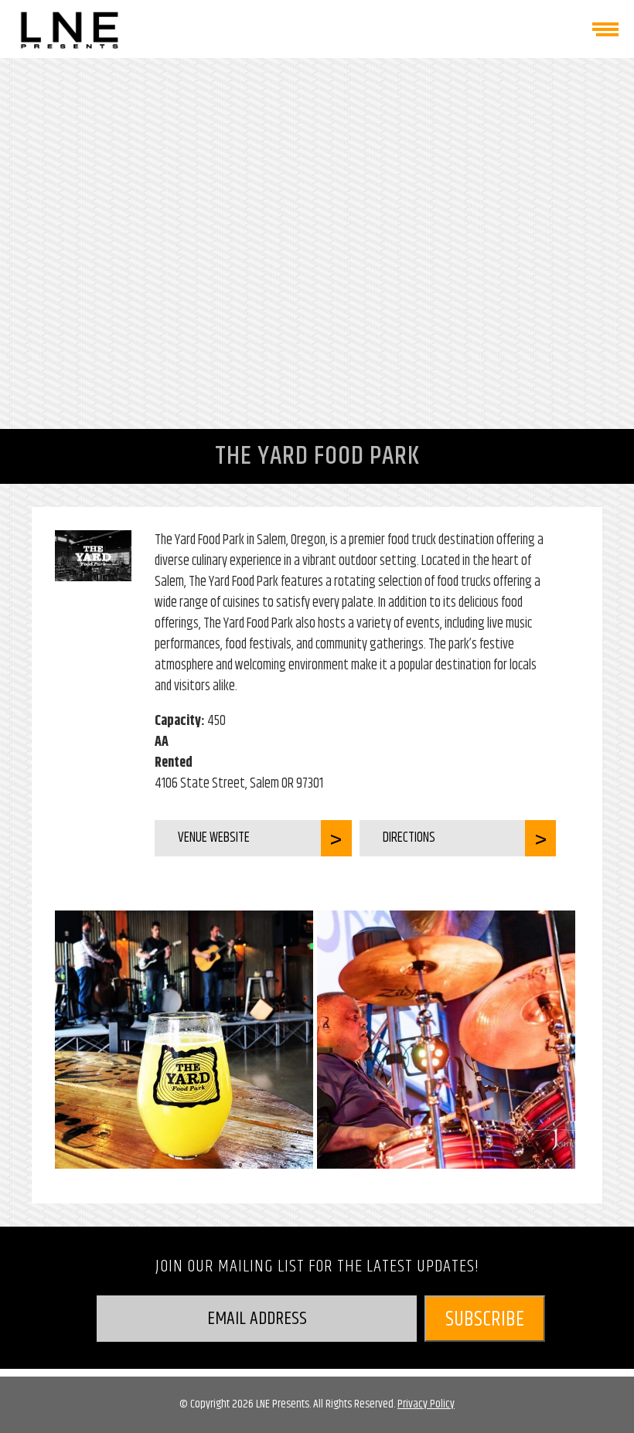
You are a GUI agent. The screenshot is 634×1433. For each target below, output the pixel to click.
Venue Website (214, 838)
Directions (409, 838)
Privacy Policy (426, 1404)
